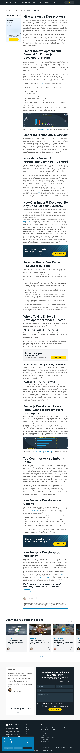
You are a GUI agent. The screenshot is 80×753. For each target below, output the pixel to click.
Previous (67, 620)
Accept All (27, 748)
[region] (18, 744)
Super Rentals (26, 221)
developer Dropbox (35, 510)
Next (72, 620)
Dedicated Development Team (48, 727)
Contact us (59, 543)
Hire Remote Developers (64, 727)
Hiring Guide (15, 10)
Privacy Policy (16, 35)
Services (24, 2)
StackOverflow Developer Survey (44, 451)
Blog (58, 2)
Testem (43, 83)
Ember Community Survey (43, 129)
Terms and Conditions (12, 36)
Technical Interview (45, 741)
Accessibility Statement (46, 747)
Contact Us (69, 2)
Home (6, 10)
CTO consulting (61, 574)
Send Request (55, 709)
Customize (8, 748)
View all (39, 656)
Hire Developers (32, 2)
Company (53, 2)
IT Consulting (44, 735)
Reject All (18, 748)
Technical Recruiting (45, 733)
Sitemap (72, 747)
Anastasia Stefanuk (31, 598)
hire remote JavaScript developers (43, 577)
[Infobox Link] (16, 638)
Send (13, 39)
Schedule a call (65, 681)
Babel (33, 81)
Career (27, 733)
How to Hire (22, 10)
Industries (40, 2)
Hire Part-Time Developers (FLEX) (48, 729)
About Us (28, 727)
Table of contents (12, 15)
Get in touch (11, 20)
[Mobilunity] (11, 2)
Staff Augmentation (45, 731)
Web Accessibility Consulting (47, 737)
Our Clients (47, 2)
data (39, 192)
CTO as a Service (44, 739)
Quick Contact (58, 357)
